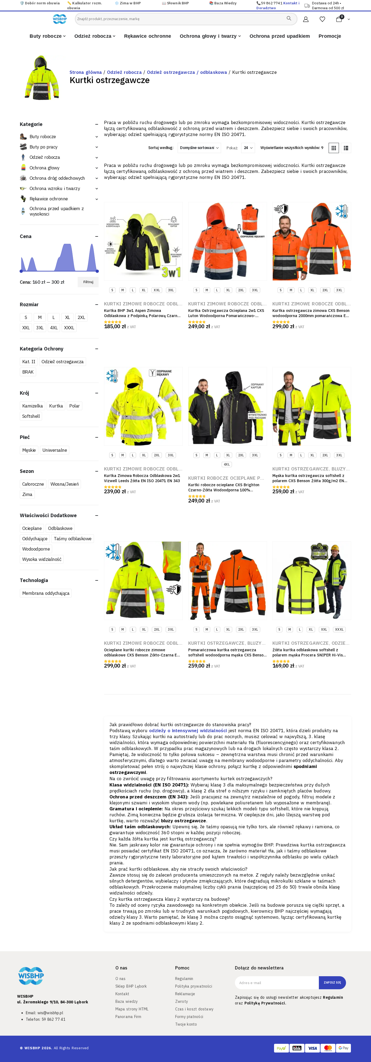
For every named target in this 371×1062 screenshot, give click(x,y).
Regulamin (333, 997)
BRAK (28, 372)
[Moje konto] (306, 19)
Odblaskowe (60, 528)
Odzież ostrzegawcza (63, 361)
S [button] (112, 290)
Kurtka (56, 406)
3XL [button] (171, 290)
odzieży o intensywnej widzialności (188, 731)
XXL (26, 327)
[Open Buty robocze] (64, 36)
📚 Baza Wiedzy (223, 3)
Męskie (29, 450)
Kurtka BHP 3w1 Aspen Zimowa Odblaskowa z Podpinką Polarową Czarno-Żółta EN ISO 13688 (142, 315)
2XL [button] (241, 290)
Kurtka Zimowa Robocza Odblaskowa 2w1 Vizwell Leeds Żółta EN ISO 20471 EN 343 (142, 478)
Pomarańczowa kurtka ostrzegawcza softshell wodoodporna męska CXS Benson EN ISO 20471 (227, 655)
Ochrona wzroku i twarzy (55, 188)
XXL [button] (157, 290)
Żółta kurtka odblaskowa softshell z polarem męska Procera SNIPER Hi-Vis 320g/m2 (307, 655)
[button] (334, 148)
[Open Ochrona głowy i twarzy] (239, 36)
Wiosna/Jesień (64, 484)
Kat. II (28, 361)
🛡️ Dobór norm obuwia (40, 3)
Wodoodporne (36, 549)
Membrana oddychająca (45, 593)
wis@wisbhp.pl (50, 1012)
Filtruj (88, 282)
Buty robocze (43, 136)
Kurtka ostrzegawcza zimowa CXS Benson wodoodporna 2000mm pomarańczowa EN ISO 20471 (311, 315)
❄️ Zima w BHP (128, 3)
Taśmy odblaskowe (72, 538)
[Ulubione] (322, 19)
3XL (39, 327)
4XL (54, 327)
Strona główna (86, 72)
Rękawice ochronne (49, 199)
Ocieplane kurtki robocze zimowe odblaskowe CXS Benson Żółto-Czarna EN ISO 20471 (142, 655)
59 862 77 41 (53, 1019)
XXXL (69, 327)
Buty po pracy (43, 147)
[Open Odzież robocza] (114, 36)
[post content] (143, 241)
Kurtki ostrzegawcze (300, 469)
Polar (74, 406)
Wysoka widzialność (41, 559)
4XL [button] (226, 464)
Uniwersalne (54, 450)
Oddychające (34, 538)
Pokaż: (232, 148)
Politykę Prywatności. (265, 1003)
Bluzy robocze (266, 643)
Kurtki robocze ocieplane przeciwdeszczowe (247, 478)
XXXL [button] (339, 629)
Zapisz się (332, 982)
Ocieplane (32, 528)
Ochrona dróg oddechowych (57, 178)
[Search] (289, 18)
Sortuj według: (161, 147)
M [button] (122, 290)
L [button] (133, 290)
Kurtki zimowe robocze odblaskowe (150, 304)
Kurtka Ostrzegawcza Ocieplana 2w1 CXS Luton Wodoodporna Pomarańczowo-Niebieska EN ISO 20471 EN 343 (226, 315)
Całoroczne (33, 484)
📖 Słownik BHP (175, 3)
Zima (27, 494)
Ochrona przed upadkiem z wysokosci (57, 211)
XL (67, 317)
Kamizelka (32, 406)
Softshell (31, 416)
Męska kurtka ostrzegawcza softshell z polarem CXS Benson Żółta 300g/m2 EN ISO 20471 (308, 480)
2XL (81, 317)
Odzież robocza (124, 72)
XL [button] (144, 290)
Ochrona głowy (44, 167)
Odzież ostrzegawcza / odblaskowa (187, 72)
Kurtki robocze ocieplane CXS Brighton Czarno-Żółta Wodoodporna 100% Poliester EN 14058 (223, 490)
